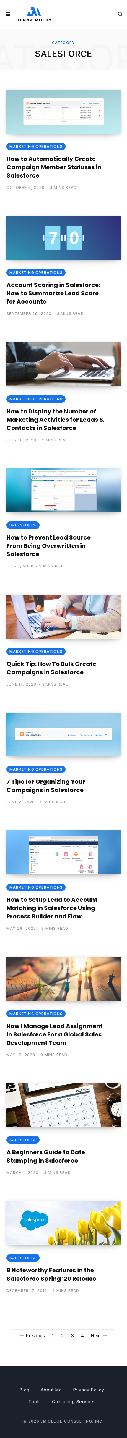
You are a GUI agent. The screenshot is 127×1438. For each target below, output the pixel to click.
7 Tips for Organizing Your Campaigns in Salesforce (45, 785)
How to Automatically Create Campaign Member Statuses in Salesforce (53, 167)
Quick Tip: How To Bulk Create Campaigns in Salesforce (51, 668)
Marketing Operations (36, 146)
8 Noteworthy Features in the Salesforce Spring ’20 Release (51, 1274)
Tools (34, 1401)
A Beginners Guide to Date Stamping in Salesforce (45, 1156)
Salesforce (23, 525)
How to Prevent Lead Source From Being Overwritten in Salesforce (48, 545)
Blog (25, 1389)
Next (96, 1335)
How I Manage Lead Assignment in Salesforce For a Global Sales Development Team (54, 1034)
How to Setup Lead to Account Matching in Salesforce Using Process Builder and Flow (51, 908)
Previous (35, 1335)
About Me (51, 1389)
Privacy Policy (89, 1389)
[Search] (118, 14)
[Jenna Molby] (34, 14)
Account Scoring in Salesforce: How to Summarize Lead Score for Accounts (53, 293)
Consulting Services (74, 1401)
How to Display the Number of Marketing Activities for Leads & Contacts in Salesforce (55, 419)
